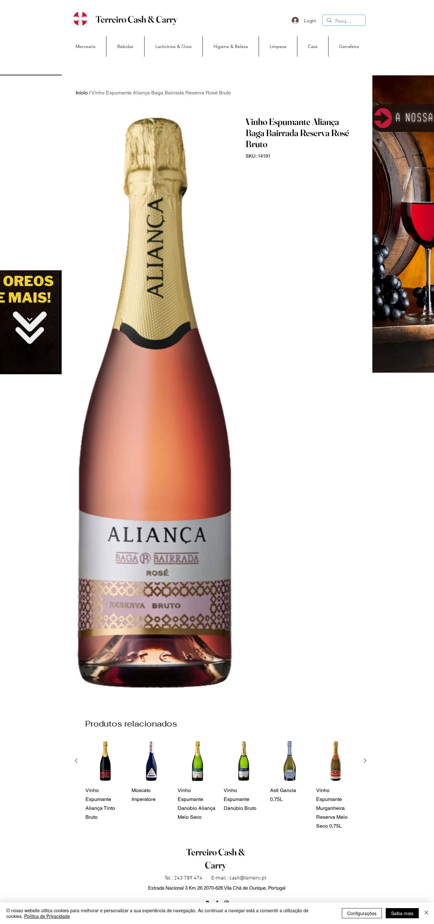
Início (82, 93)
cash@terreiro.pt (247, 878)
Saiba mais (402, 913)
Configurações (361, 913)
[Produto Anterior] (76, 760)
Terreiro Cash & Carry (136, 19)
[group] (220, 786)
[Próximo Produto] (365, 760)
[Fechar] (426, 913)
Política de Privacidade (47, 916)
